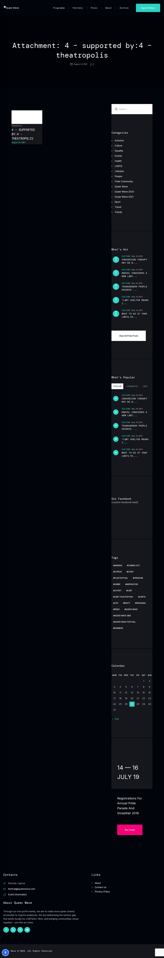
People (118, 176)
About (98, 883)
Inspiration (132, 584)
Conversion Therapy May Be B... (134, 261)
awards (118, 565)
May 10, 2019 (137, 256)
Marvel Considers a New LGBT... (134, 275)
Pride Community (124, 181)
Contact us (100, 887)
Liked (145, 386)
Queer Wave (121, 186)
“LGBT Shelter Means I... (135, 302)
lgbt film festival (123, 597)
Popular (117, 386)
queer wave (132, 609)
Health (118, 161)
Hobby (117, 584)
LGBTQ (118, 166)
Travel (118, 207)
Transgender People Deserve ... (134, 288)
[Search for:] (131, 109)
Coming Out (134, 565)
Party (127, 603)
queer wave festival (125, 622)
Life (116, 603)
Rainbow (118, 628)
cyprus (118, 572)
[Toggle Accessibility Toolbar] (5, 952)
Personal (141, 603)
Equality (119, 150)
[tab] (117, 386)
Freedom (138, 578)
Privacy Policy (102, 891)
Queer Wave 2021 (124, 196)
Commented (132, 386)
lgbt (129, 590)
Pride (117, 609)
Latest (117, 590)
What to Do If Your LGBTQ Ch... (134, 315)
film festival (121, 578)
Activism (119, 140)
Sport (117, 202)
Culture (118, 145)
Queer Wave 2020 (124, 191)
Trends (118, 212)
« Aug (116, 718)
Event (131, 572)
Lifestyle (119, 171)
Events (118, 155)
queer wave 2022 (122, 615)
